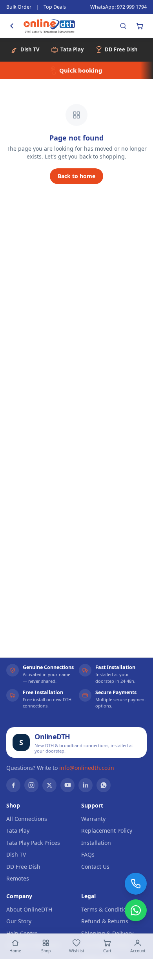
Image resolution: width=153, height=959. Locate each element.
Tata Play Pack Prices (33, 842)
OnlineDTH (52, 736)
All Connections (26, 818)
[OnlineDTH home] (49, 26)
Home (15, 951)
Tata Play (17, 830)
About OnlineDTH (29, 909)
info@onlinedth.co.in (86, 767)
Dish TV (16, 854)
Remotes (17, 878)
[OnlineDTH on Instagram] (31, 785)
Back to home (76, 176)
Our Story (18, 921)
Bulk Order (18, 7)
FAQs (88, 854)
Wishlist (76, 951)
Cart (107, 951)
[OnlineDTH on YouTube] (67, 785)
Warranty (93, 818)
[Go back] (12, 26)
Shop (46, 951)
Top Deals (55, 7)
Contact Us (95, 866)
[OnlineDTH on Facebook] (13, 785)
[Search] (123, 26)
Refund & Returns (104, 921)
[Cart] (140, 26)
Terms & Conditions (107, 909)
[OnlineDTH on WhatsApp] (104, 785)
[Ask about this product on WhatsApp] (136, 910)
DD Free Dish (23, 866)
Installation (96, 842)
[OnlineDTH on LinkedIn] (85, 785)
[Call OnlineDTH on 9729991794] (136, 884)
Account (138, 951)
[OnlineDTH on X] (49, 785)
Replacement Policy (106, 830)
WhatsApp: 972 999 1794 (118, 7)
